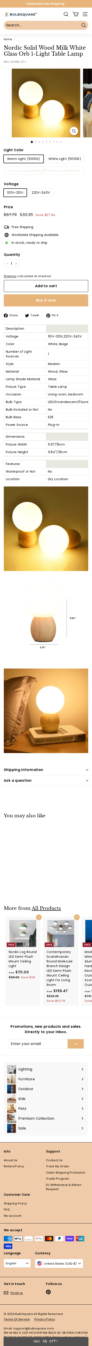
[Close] (84, 671)
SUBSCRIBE (46, 712)
